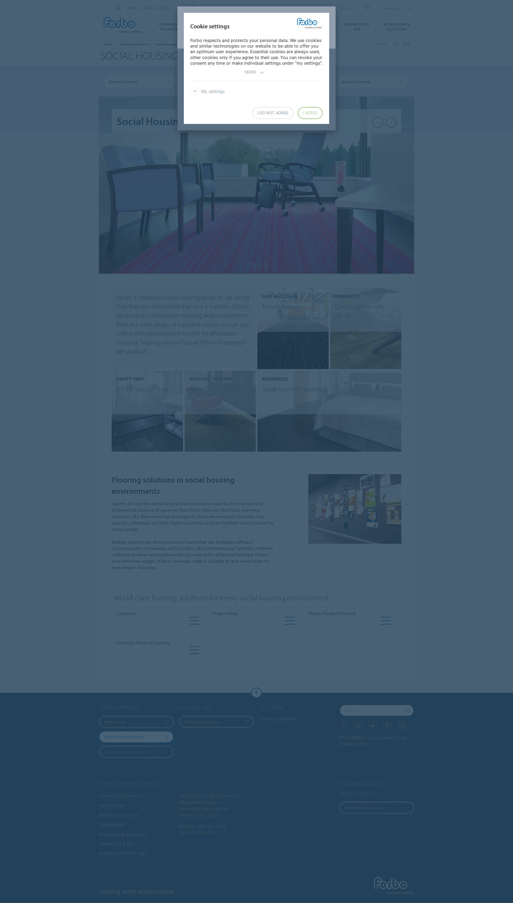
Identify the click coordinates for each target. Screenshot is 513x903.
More (250, 72)
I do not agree (273, 112)
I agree (310, 112)
